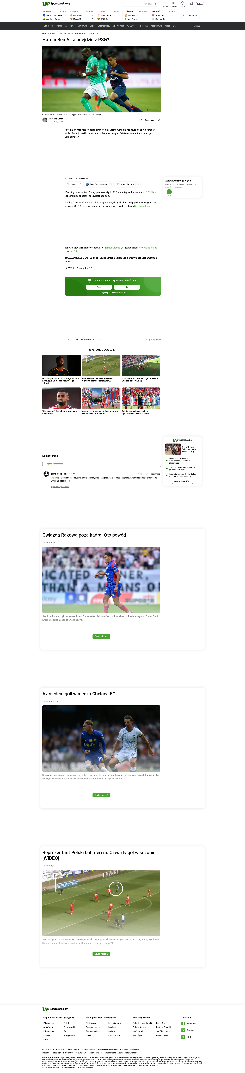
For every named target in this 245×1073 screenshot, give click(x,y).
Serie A (111, 1031)
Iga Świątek (138, 1031)
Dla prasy (78, 1049)
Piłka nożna (61, 26)
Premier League (112, 247)
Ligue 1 (75, 339)
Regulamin (134, 1049)
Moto (167, 26)
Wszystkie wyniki (190, 15)
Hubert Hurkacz (163, 1035)
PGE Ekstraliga (114, 1035)
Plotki (91, 1053)
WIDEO (130, 26)
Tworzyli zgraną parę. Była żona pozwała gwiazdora (182, 468)
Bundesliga (113, 1027)
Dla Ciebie (48, 26)
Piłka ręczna (142, 26)
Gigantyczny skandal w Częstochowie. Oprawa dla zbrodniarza (100, 412)
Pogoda (45, 1053)
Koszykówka (156, 26)
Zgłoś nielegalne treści (60, 487)
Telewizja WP (81, 1053)
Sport (120, 1053)
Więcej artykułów (181, 481)
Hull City (74, 251)
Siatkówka (82, 26)
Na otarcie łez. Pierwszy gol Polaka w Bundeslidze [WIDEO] (140, 379)
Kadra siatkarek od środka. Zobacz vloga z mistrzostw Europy (183, 475)
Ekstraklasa (91, 1023)
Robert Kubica (139, 1027)
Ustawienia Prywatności (107, 1049)
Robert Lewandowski (142, 1023)
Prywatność (89, 1049)
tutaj (92, 1067)
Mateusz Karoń (55, 119)
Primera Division (93, 1031)
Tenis (72, 26)
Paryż (68, 339)
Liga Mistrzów (114, 1023)
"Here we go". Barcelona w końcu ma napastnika (59, 412)
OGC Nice (151, 192)
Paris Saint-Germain (66, 34)
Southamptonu (142, 206)
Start (44, 34)
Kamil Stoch (161, 1023)
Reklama (124, 1049)
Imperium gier (130, 1053)
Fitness (46, 1035)
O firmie (69, 1049)
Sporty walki (118, 26)
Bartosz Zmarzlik (163, 1027)
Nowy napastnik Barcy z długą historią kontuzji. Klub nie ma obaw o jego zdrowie (60, 380)
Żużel (92, 26)
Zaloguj (200, 4)
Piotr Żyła (137, 1035)
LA (174, 26)
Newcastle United (148, 247)
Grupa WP (59, 1049)
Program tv (68, 1053)
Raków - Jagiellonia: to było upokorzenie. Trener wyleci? (135, 412)
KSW (45, 1039)
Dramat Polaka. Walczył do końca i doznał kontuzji (189, 449)
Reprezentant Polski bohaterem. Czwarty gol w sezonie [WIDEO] (97, 379)
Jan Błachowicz (163, 1031)
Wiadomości (110, 1053)
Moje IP (99, 1053)
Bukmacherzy (104, 26)
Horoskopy (56, 1053)
